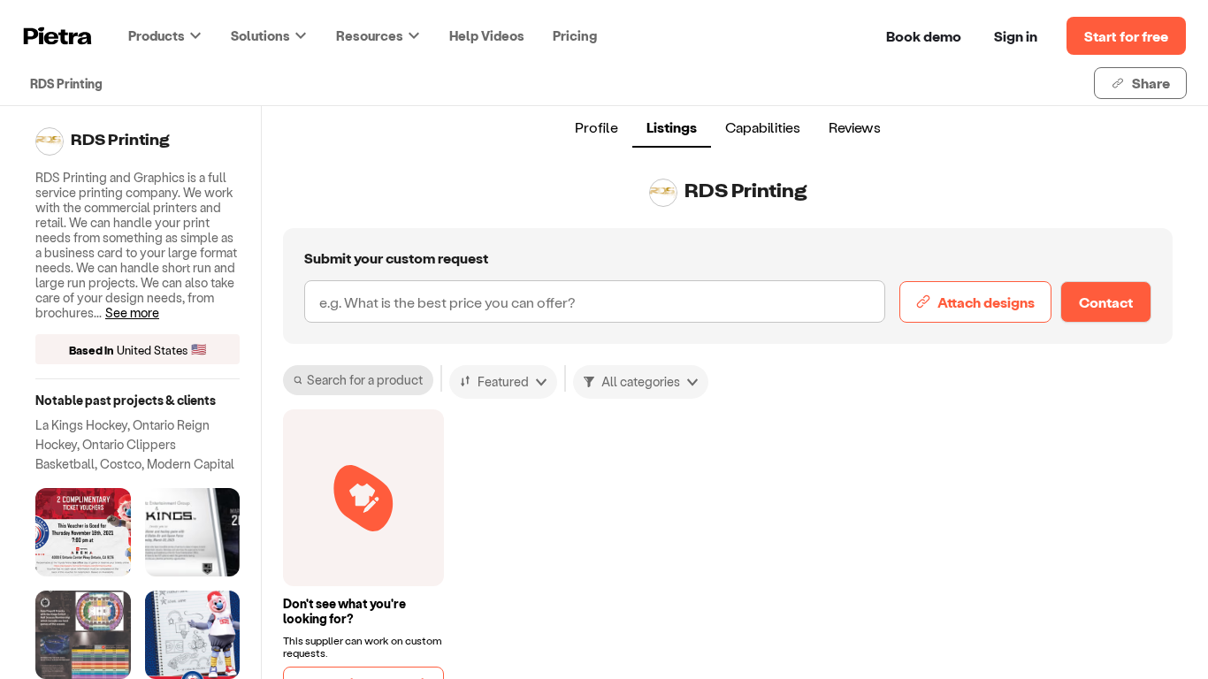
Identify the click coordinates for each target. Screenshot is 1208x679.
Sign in (1015, 35)
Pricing (575, 35)
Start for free (1126, 35)
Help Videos (486, 35)
